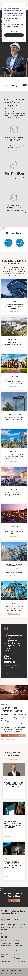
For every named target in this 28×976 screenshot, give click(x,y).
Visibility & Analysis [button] (13, 151)
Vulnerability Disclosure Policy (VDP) (12, 971)
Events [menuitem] (3, 959)
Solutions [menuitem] (4, 941)
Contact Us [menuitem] (17, 950)
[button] (4, 673)
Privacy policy (12, 970)
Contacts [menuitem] (17, 954)
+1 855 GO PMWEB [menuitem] (9, 2)
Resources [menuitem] (4, 954)
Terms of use (4, 970)
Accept (14, 35)
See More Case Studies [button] (7, 739)
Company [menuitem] (17, 941)
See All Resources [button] (13, 759)
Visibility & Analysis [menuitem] (6, 943)
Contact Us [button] (13, 901)
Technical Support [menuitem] (19, 2)
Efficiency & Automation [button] (13, 217)
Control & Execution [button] (13, 184)
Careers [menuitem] (16, 948)
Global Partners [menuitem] (18, 945)
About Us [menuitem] (16, 943)
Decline (14, 38)
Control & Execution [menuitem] (6, 945)
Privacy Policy (7, 20)
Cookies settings (14, 31)
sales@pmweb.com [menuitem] (20, 962)
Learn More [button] (13, 311)
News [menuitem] (2, 956)
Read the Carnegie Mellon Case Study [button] (13, 736)
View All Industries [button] (13, 613)
